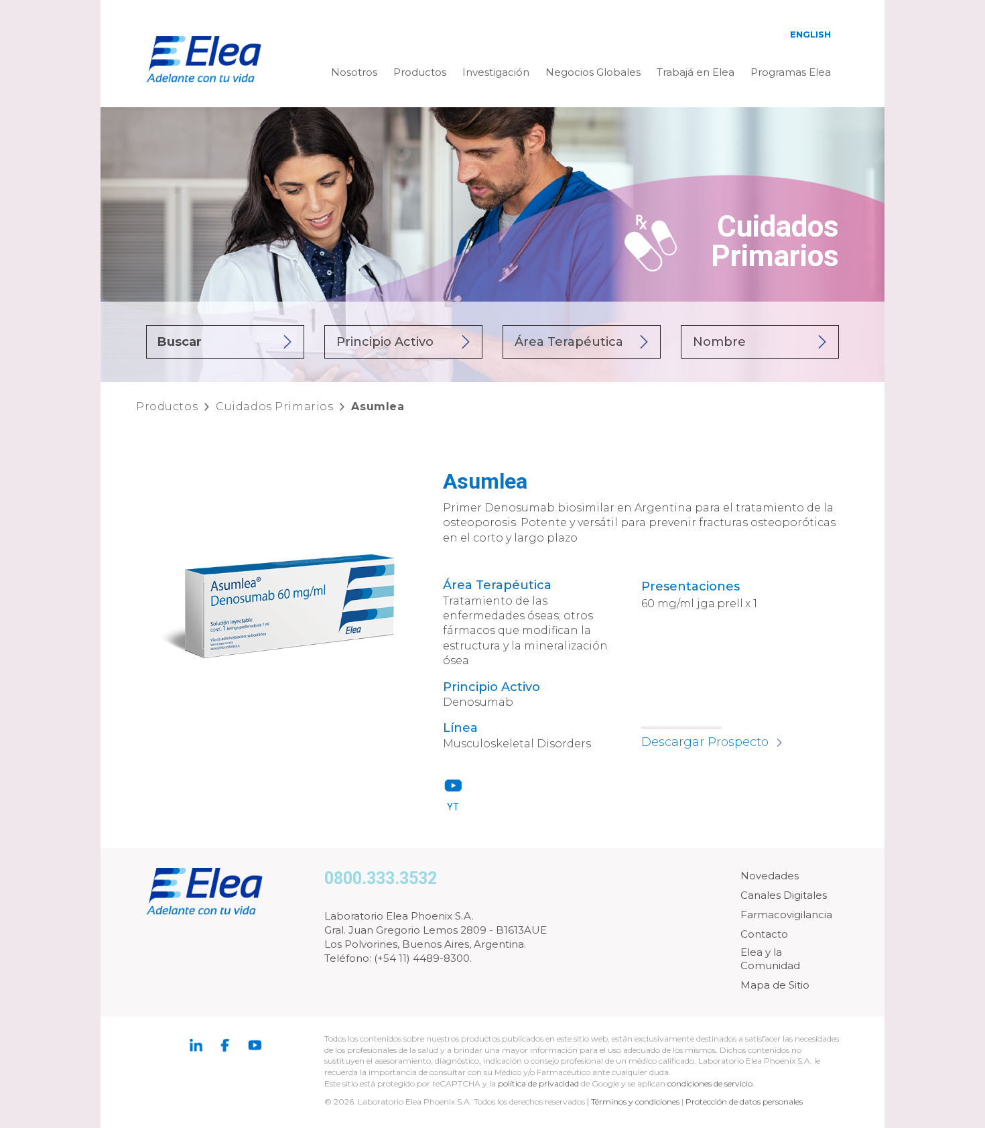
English (810, 34)
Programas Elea (790, 72)
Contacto (764, 934)
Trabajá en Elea (695, 72)
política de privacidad (539, 1083)
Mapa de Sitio (774, 985)
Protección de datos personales (744, 1101)
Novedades (769, 875)
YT (453, 807)
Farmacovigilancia (786, 914)
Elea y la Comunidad (770, 959)
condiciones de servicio (709, 1083)
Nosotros (354, 72)
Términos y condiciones (635, 1101)
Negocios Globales (593, 72)
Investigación (495, 72)
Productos (419, 72)
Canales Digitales (783, 895)
